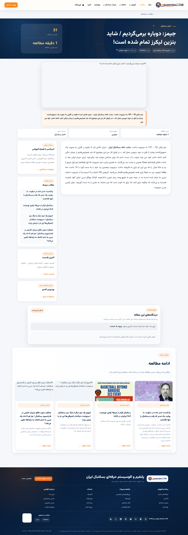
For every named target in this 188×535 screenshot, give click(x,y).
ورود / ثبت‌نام (11, 5)
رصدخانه (89, 503)
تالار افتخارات (125, 507)
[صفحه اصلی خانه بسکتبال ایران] (157, 478)
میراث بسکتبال (110, 4)
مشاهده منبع (48, 296)
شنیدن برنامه (48, 274)
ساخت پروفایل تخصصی (43, 479)
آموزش (133, 4)
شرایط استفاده (49, 507)
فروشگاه (89, 498)
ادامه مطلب (165, 445)
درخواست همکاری (46, 169)
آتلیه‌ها (89, 494)
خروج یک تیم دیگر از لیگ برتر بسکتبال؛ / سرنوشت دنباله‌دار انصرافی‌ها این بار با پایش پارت (40, 219)
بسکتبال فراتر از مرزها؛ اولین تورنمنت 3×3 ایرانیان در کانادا (38, 207)
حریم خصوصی (49, 503)
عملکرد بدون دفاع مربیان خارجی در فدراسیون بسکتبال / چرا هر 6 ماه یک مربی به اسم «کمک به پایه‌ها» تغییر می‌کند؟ (38, 236)
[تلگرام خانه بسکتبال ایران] (141, 519)
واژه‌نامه (97, 5)
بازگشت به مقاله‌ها (147, 14)
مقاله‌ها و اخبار (163, 494)
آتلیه (89, 5)
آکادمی (165, 498)
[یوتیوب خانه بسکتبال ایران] (131, 519)
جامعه (123, 4)
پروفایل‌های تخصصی (123, 494)
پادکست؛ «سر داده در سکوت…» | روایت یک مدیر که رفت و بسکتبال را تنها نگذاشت (38, 195)
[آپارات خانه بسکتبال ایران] (126, 519)
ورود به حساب (116, 326)
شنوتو (37, 520)
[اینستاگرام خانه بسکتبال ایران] (146, 519)
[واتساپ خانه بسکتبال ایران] (136, 519)
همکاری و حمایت (26, 479)
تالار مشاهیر (126, 503)
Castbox (45, 520)
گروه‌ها (127, 498)
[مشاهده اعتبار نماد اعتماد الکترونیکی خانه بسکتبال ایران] (27, 518)
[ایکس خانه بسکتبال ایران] (116, 519)
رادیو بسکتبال (163, 503)
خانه (149, 5)
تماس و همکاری (48, 498)
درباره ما (51, 494)
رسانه (143, 4)
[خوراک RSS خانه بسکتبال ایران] (111, 519)
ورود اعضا (89, 507)
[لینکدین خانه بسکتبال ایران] (121, 519)
